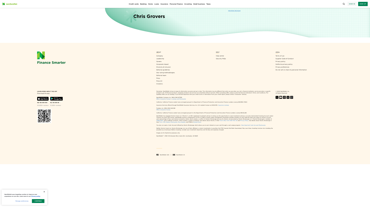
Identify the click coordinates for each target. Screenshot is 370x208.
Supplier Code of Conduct (285, 58)
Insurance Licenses (223, 105)
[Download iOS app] (43, 99)
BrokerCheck (197, 122)
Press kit (159, 81)
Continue (38, 201)
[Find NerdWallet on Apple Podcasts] (288, 97)
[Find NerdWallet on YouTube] (280, 97)
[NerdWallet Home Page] (9, 4)
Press (158, 78)
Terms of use (280, 56)
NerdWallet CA (180, 155)
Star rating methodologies (165, 72)
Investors (159, 84)
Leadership (160, 58)
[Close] (44, 192)
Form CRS (223, 120)
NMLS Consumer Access (163, 99)
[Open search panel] (344, 4)
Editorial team (161, 75)
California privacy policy (284, 64)
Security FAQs (221, 58)
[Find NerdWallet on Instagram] (284, 97)
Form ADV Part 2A (232, 120)
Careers (159, 61)
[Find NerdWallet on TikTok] (291, 97)
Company (159, 56)
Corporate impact (162, 64)
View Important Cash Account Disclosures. (253, 125)
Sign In (352, 4)
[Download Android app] (56, 99)
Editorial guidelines (163, 70)
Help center (220, 56)
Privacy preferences (282, 67)
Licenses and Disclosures (179, 99)
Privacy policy (280, 61)
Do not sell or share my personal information (291, 70)
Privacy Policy (244, 120)
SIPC (162, 120)
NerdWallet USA (164, 155)
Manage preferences (21, 201)
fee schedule (181, 122)
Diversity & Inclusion (163, 67)
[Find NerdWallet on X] (277, 97)
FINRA (158, 120)
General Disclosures (171, 122)
